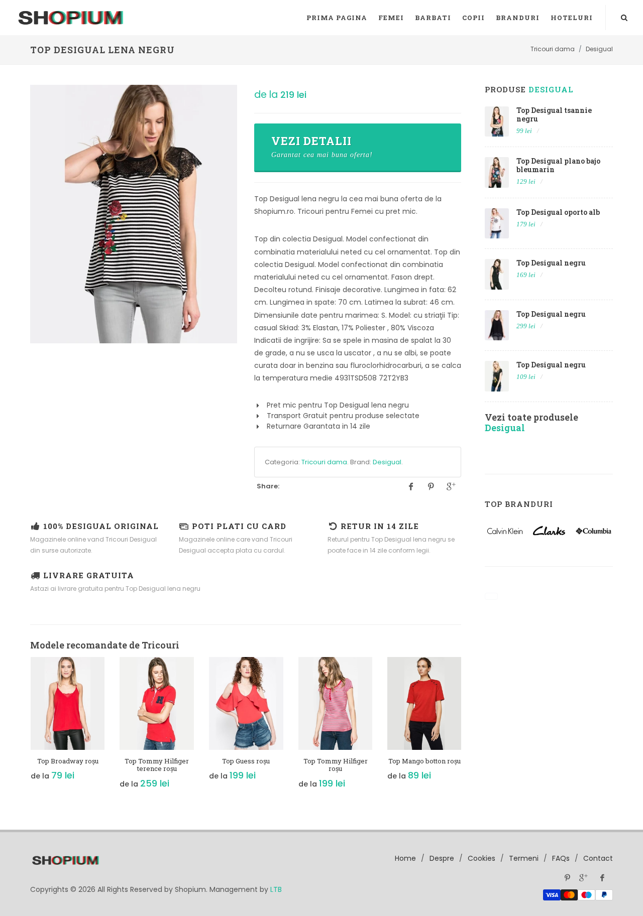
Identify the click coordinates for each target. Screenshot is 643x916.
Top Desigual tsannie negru (554, 114)
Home (405, 858)
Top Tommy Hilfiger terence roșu (157, 764)
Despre (442, 858)
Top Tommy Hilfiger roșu (335, 764)
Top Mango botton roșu (424, 760)
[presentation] (21, 728)
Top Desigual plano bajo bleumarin (558, 165)
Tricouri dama (324, 462)
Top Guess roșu (246, 760)
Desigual (387, 462)
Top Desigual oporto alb (558, 212)
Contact (598, 858)
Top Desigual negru (551, 263)
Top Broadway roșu (67, 760)
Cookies (481, 858)
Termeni (524, 858)
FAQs (561, 858)
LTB (276, 889)
